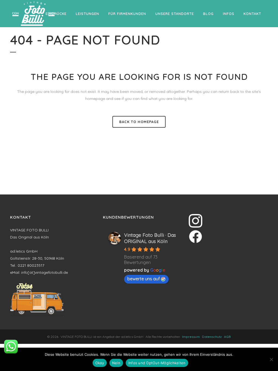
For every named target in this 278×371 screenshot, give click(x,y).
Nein (116, 363)
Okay (99, 363)
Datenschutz (212, 337)
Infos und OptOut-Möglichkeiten (157, 363)
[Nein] (271, 359)
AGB (227, 337)
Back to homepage (139, 122)
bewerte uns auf (143, 278)
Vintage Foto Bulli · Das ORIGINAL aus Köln (150, 238)
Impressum (191, 337)
